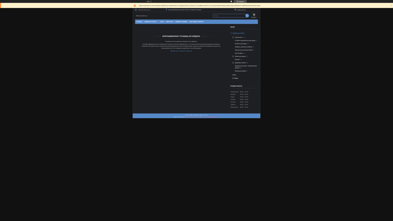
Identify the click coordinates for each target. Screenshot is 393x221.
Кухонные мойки (240, 71)
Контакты (169, 22)
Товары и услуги (150, 22)
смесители (238, 37)
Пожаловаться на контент (192, 116)
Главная (139, 22)
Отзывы (235, 78)
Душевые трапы (240, 62)
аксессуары (239, 53)
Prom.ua (205, 115)
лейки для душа (240, 56)
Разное (237, 59)
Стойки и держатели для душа (245, 40)
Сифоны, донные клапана (243, 47)
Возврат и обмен (181, 22)
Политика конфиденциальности (210, 116)
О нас (162, 22)
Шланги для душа (241, 43)
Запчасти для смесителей (243, 50)
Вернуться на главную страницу (181, 51)
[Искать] (247, 15)
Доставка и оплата (197, 22)
